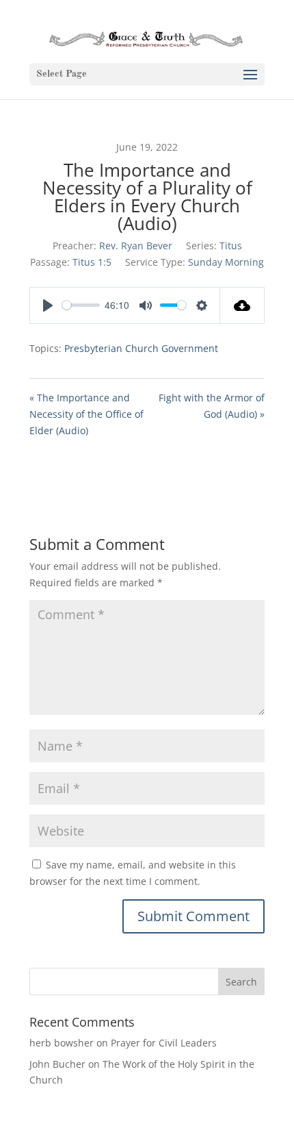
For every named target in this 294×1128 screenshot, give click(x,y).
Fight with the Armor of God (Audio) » (212, 406)
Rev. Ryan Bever (135, 245)
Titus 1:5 (91, 261)
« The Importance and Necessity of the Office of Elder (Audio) (86, 414)
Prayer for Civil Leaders (164, 1042)
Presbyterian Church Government (141, 348)
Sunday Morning (226, 261)
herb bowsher (61, 1042)
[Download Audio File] (242, 305)
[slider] (81, 305)
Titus (230, 245)
